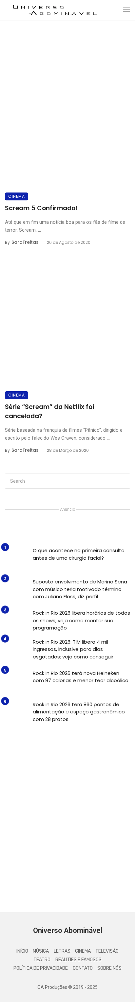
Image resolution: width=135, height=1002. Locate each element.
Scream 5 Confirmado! (41, 208)
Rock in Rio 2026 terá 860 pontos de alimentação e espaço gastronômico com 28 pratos (79, 712)
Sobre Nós (109, 968)
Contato (83, 968)
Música (41, 951)
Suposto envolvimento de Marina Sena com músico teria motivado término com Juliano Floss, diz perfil (80, 589)
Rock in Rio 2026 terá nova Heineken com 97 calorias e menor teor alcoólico (80, 677)
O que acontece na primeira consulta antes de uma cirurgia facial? (79, 554)
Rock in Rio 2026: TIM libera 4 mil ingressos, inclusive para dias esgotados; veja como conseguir (73, 649)
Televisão (107, 951)
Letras (62, 951)
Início (22, 951)
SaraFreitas (25, 242)
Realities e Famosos (78, 960)
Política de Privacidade (40, 968)
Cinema (16, 196)
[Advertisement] (67, 828)
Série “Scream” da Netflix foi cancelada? (49, 411)
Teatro (41, 960)
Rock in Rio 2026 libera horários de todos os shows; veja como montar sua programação (81, 620)
